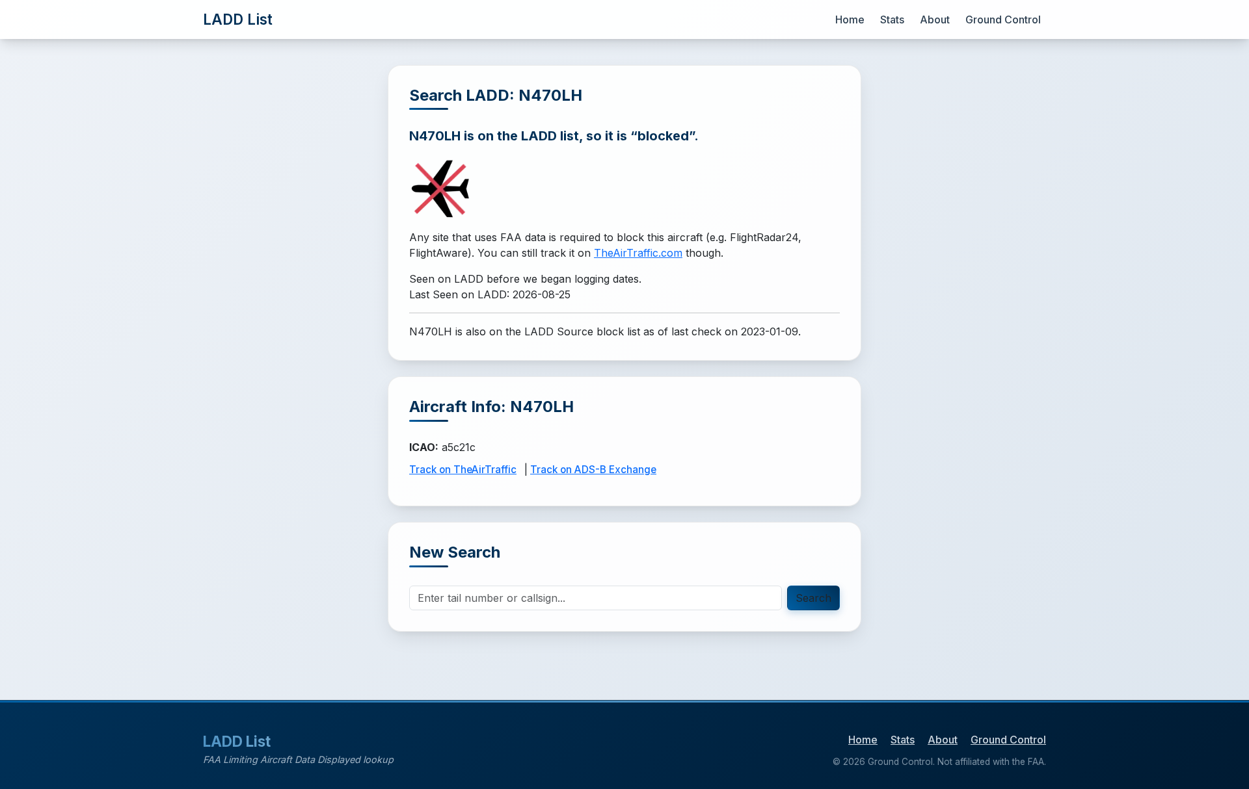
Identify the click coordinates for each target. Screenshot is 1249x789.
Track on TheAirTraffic (463, 469)
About (935, 19)
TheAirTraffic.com (638, 252)
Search (813, 597)
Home (850, 19)
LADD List (238, 19)
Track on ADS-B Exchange (593, 469)
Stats (892, 19)
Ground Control (1003, 19)
